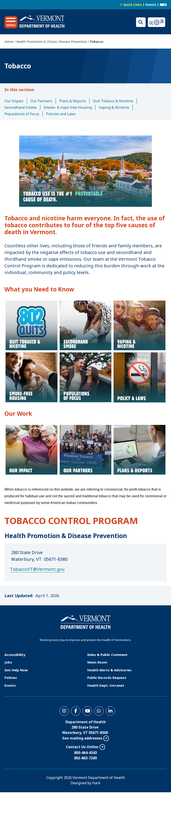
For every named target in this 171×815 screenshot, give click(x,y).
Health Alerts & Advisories (109, 670)
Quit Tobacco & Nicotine (113, 100)
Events (150, 4)
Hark (96, 782)
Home (8, 41)
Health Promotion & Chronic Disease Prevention (51, 41)
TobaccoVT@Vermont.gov (37, 569)
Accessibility (14, 654)
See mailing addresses (82, 738)
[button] (10, 22)
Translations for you (157, 22)
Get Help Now (16, 670)
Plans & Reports (72, 100)
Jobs (8, 662)
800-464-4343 (85, 752)
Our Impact (13, 100)
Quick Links (132, 4)
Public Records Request (106, 677)
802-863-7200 (85, 758)
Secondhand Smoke (20, 107)
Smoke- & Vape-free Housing (68, 107)
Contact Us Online (82, 746)
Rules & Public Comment (107, 654)
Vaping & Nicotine (114, 107)
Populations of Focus (21, 113)
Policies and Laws (61, 113)
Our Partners (41, 100)
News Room (97, 662)
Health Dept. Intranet (105, 685)
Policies (10, 677)
